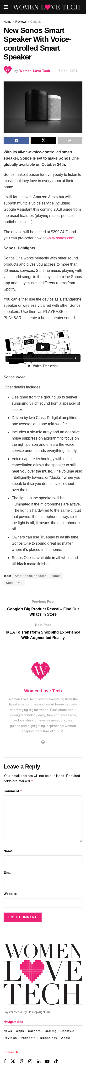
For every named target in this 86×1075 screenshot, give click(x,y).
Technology (48, 1038)
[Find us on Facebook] (5, 1061)
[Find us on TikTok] (56, 1061)
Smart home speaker (30, 576)
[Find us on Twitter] (13, 1061)
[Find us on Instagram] (30, 1061)
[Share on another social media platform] (70, 140)
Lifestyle (67, 1031)
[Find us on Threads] (22, 1061)
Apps (20, 1031)
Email (8, 872)
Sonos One (14, 583)
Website (10, 894)
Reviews (21, 21)
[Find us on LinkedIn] (38, 1061)
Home (7, 21)
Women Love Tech (34, 71)
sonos (56, 576)
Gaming (51, 1031)
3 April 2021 (68, 71)
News (8, 1031)
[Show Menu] (6, 7)
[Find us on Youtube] (47, 1061)
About (65, 1038)
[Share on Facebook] (16, 140)
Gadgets (35, 21)
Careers (34, 1031)
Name (8, 851)
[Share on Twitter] (43, 140)
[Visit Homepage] (46, 7)
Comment (13, 791)
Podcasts (28, 1038)
